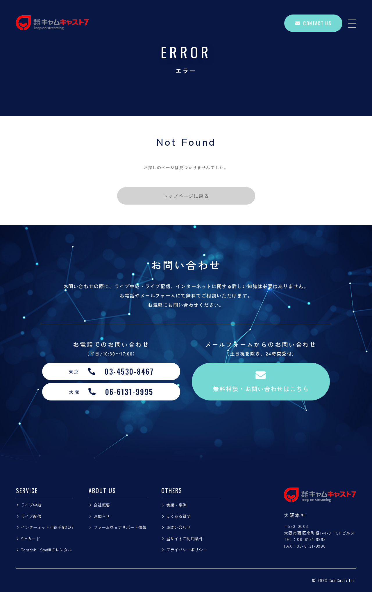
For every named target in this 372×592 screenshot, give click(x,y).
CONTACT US (317, 23)
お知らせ (102, 516)
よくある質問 (178, 516)
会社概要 (102, 505)
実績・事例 (176, 505)
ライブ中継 (31, 505)
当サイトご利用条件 (184, 539)
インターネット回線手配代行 (47, 527)
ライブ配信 (31, 516)
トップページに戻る (186, 195)
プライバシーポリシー (186, 550)
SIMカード (30, 539)
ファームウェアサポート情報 (120, 527)
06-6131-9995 (311, 539)
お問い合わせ (178, 527)
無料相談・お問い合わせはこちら (261, 389)
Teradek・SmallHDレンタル (46, 550)
